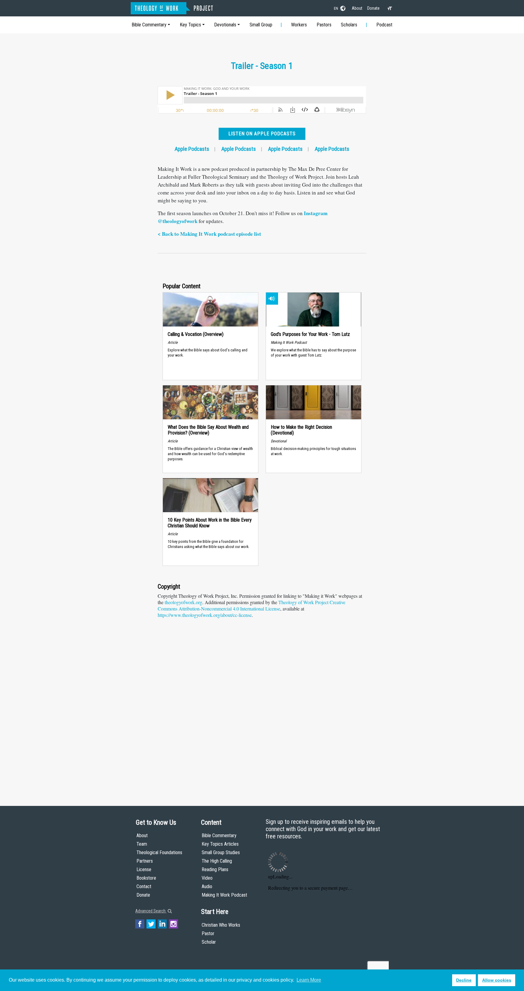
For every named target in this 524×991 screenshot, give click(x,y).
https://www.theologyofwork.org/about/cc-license (205, 615)
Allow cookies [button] (496, 980)
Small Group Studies (221, 852)
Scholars (349, 25)
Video (207, 878)
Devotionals (225, 25)
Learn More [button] (309, 980)
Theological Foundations (159, 852)
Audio (207, 886)
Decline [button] (464, 980)
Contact (143, 886)
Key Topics (190, 25)
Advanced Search (150, 910)
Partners (144, 861)
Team (141, 844)
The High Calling (217, 861)
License (143, 869)
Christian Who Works (221, 925)
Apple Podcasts (192, 149)
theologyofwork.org (183, 602)
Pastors (324, 25)
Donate (373, 8)
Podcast (384, 25)
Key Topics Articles (220, 844)
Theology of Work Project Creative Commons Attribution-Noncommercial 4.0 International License (251, 605)
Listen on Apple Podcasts (262, 134)
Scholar (209, 942)
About (357, 8)
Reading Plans (215, 869)
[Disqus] (262, 708)
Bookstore (146, 878)
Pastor (208, 933)
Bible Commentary (149, 25)
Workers (299, 25)
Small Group (261, 25)
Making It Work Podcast (224, 895)
